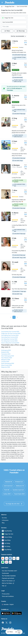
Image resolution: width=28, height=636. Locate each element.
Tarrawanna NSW (5, 354)
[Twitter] (6, 622)
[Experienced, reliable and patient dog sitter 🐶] (14, 199)
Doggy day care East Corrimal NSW (10, 333)
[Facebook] (2, 622)
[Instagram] (10, 622)
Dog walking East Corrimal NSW (10, 335)
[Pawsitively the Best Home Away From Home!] (14, 151)
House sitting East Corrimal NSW (10, 343)
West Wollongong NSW (7, 356)
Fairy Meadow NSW (6, 358)
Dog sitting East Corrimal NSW (9, 337)
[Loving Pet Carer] (14, 175)
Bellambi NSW (5, 352)
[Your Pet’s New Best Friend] (14, 287)
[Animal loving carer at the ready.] (14, 104)
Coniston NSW (5, 361)
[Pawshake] (10, 2)
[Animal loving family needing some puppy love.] (14, 50)
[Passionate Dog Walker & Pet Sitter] (14, 248)
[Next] (17, 317)
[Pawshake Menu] (2, 2)
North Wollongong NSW (7, 363)
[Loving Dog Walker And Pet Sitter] (14, 223)
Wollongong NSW (6, 350)
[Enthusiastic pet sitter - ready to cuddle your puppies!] (14, 305)
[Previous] (10, 317)
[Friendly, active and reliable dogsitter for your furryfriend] (14, 72)
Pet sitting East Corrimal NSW (9, 341)
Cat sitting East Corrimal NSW (9, 339)
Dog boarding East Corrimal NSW (10, 331)
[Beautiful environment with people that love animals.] (14, 127)
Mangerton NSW (5, 359)
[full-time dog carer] (14, 269)
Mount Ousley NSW (6, 365)
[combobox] (14, 17)
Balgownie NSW (5, 367)
